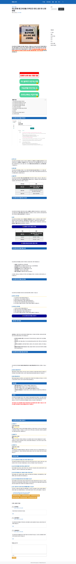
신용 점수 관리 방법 (17, 106)
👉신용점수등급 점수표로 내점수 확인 (29, 243)
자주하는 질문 (16, 113)
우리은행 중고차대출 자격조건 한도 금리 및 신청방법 (21, 492)
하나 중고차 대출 (24, 497)
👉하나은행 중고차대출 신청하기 (29, 315)
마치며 (14, 111)
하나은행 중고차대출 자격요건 (18, 101)
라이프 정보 (53, 36)
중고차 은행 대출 (16, 497)
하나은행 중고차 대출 (32, 497)
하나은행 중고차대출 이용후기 (19, 112)
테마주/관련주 (53, 45)
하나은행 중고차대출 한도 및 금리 (19, 102)
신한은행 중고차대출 (26, 495)
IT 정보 (52, 32)
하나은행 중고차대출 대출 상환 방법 (20, 108)
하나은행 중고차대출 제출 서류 (19, 104)
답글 (13, 513)
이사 (51, 39)
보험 (51, 37)
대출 (51, 34)
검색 (51, 7)
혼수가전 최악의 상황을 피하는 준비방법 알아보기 (21, 493)
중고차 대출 (14, 7)
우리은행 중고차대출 (35, 495)
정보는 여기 (14, 2)
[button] (63, 2)
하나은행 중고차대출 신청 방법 (19, 105)
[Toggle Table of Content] (45, 99)
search (61, 9)
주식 (51, 41)
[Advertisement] (23, 18)
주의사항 (15, 109)
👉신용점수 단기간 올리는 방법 (29, 226)
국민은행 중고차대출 (16, 495)
